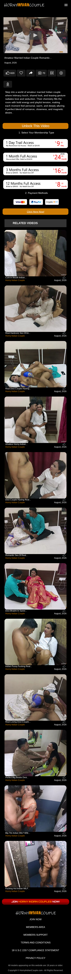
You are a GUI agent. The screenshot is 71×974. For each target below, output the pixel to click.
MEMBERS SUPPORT (35, 934)
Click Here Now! (35, 211)
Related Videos (25, 223)
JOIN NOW (35, 919)
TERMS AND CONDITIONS (35, 942)
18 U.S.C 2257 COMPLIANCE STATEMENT (35, 950)
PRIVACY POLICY (35, 958)
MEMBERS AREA (35, 927)
